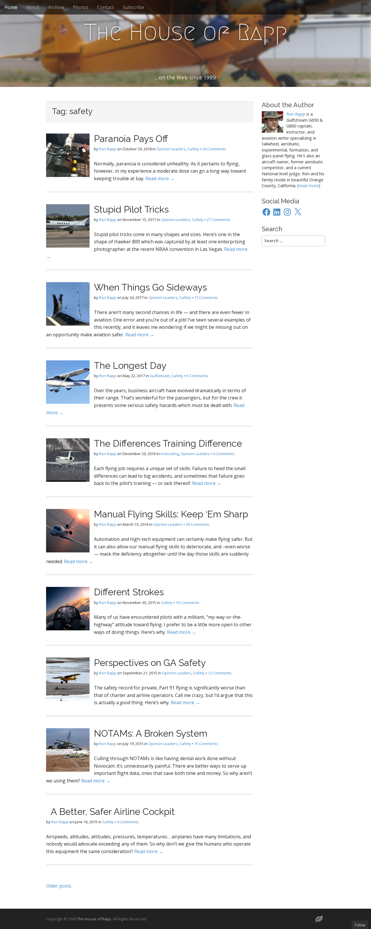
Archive (56, 7)
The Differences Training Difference (168, 443)
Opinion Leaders (171, 149)
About (32, 7)
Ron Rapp (107, 149)
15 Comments (206, 743)
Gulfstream (160, 375)
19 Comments (187, 602)
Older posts (58, 886)
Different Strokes (129, 592)
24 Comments (214, 149)
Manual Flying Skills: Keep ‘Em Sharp (171, 514)
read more (309, 185)
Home (10, 7)
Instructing (170, 453)
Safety (193, 149)
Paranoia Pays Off (131, 138)
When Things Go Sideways (150, 287)
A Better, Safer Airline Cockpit (113, 811)
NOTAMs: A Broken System (150, 733)
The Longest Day (130, 365)
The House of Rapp (185, 32)
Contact (105, 7)
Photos (80, 7)
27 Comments (218, 219)
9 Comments (128, 821)
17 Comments (206, 297)
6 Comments (197, 375)
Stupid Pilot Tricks (131, 209)
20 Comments (198, 524)
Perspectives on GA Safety (150, 662)
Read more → (160, 178)
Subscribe (133, 7)
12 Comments (220, 673)
